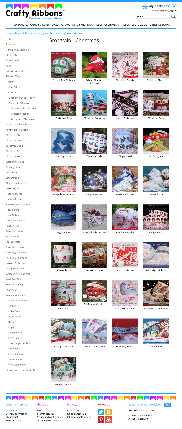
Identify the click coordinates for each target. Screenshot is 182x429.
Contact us (11, 410)
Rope (11, 327)
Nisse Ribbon (13, 215)
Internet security (45, 413)
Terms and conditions (47, 420)
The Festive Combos (16, 257)
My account (12, 417)
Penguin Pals (12, 225)
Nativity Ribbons (14, 199)
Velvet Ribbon (15, 359)
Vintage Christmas (15, 268)
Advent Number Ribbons (19, 124)
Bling (11, 81)
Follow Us (104, 404)
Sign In (173, 10)
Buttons (19, 24)
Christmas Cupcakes (16, 140)
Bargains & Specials (38, 24)
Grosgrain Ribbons (47, 33)
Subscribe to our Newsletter (146, 404)
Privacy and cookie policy (49, 417)
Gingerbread (12, 177)
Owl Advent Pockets (16, 220)
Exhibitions (73, 410)
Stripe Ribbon (15, 353)
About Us (42, 404)
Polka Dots (14, 311)
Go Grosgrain (13, 188)
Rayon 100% (14, 316)
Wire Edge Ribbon (17, 364)
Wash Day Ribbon (15, 279)
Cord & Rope (15, 87)
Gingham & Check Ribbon (21, 97)
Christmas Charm (15, 135)
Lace (90, 24)
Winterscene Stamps (16, 295)
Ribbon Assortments (107, 24)
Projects (72, 404)
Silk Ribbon (14, 348)
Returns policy (13, 420)
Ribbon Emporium (77, 413)
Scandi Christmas (15, 247)
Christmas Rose (14, 156)
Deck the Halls (13, 172)
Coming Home (13, 167)
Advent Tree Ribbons (17, 129)
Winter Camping (14, 284)
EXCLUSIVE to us (61, 24)
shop (17, 33)
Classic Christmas (15, 161)
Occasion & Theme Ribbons (154, 24)
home (9, 33)
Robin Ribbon (13, 236)
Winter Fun (11, 289)
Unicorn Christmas (15, 263)
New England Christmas (18, 204)
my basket (162, 6)
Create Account (159, 10)
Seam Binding (15, 337)
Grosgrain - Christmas (70, 33)
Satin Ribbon (15, 332)
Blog (38, 410)
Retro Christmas (14, 231)
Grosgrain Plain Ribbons (23, 108)
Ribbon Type (129, 24)
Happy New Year (14, 193)
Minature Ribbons (17, 300)
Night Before (12, 209)
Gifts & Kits (78, 24)
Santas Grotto (13, 241)
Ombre (12, 305)
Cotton (12, 92)
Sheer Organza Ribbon (20, 343)
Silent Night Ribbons (16, 252)
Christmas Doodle (15, 145)
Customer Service (16, 404)
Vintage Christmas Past (18, 273)
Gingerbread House (16, 183)
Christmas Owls (14, 151)
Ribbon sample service (79, 417)
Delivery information (16, 413)
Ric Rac (12, 321)
